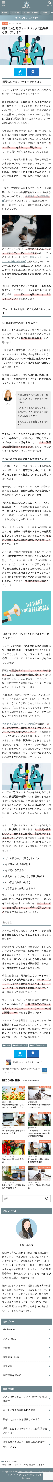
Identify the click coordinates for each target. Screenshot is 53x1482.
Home (4, 12)
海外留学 (7, 1366)
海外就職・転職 (21, 1045)
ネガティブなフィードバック (17, 723)
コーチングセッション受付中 (26, 18)
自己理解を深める (39, 1045)
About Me (15, 12)
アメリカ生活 (10, 1338)
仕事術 (5, 23)
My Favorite (9, 1329)
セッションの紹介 (31, 12)
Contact (45, 12)
